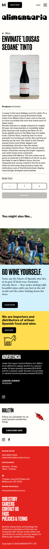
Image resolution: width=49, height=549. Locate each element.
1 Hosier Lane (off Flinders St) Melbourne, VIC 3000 (16, 480)
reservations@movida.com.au (16, 457)
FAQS (5, 513)
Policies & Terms (15, 518)
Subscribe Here (14, 430)
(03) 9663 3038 (9, 455)
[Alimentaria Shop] (24, 17)
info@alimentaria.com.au (13, 490)
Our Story (9, 498)
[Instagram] (3, 396)
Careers (8, 503)
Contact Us (10, 508)
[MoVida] (4, 5)
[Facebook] (9, 439)
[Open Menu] (45, 5)
